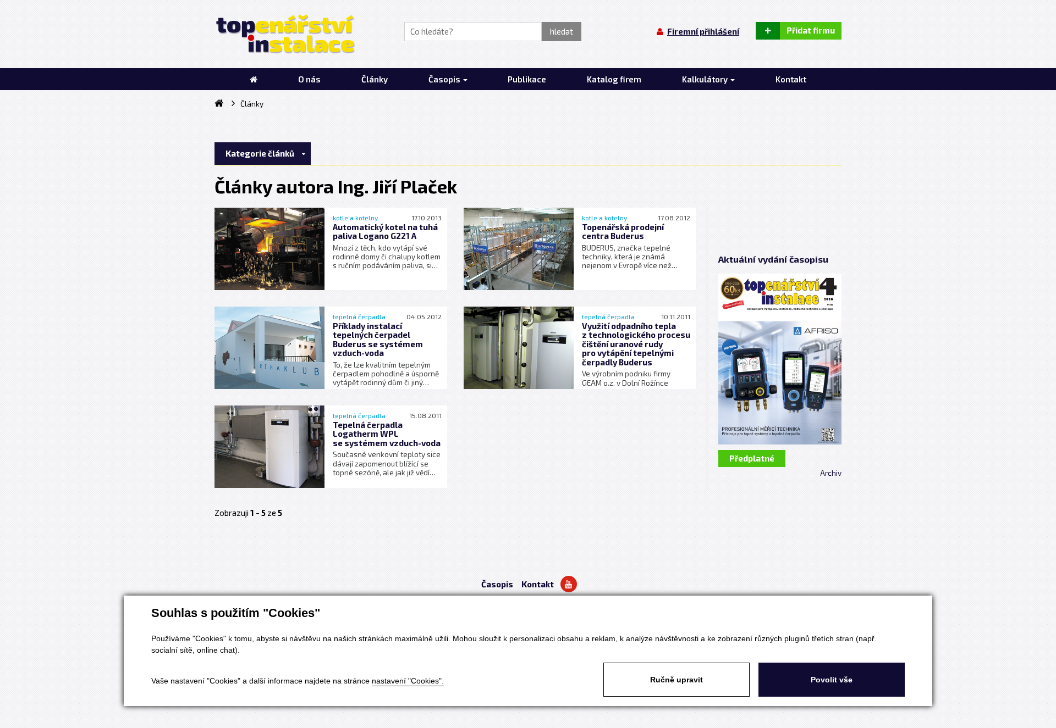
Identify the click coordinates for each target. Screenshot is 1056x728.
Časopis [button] (445, 79)
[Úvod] (253, 79)
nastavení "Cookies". (408, 680)
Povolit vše (832, 679)
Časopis (497, 584)
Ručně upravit (676, 679)
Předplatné (751, 458)
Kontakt (537, 584)
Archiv (831, 473)
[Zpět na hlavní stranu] (285, 34)
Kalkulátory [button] (705, 79)
